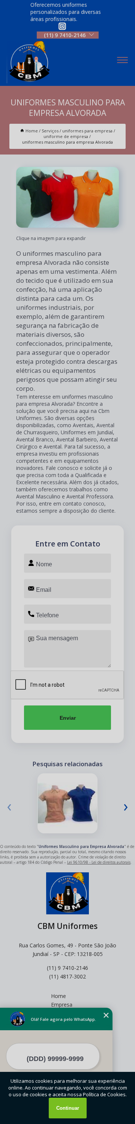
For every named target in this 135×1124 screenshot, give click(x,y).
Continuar (67, 1108)
